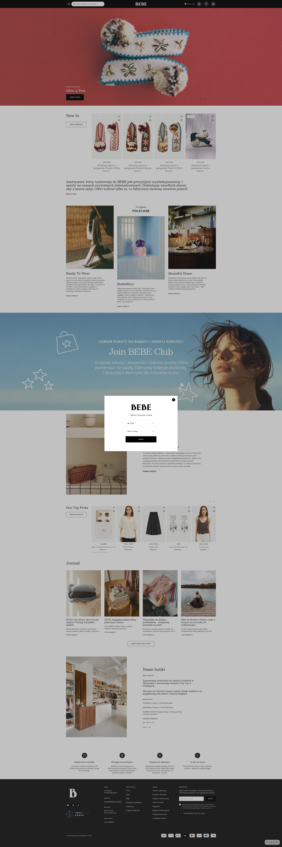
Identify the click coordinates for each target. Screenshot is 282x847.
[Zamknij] (173, 400)
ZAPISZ (141, 439)
